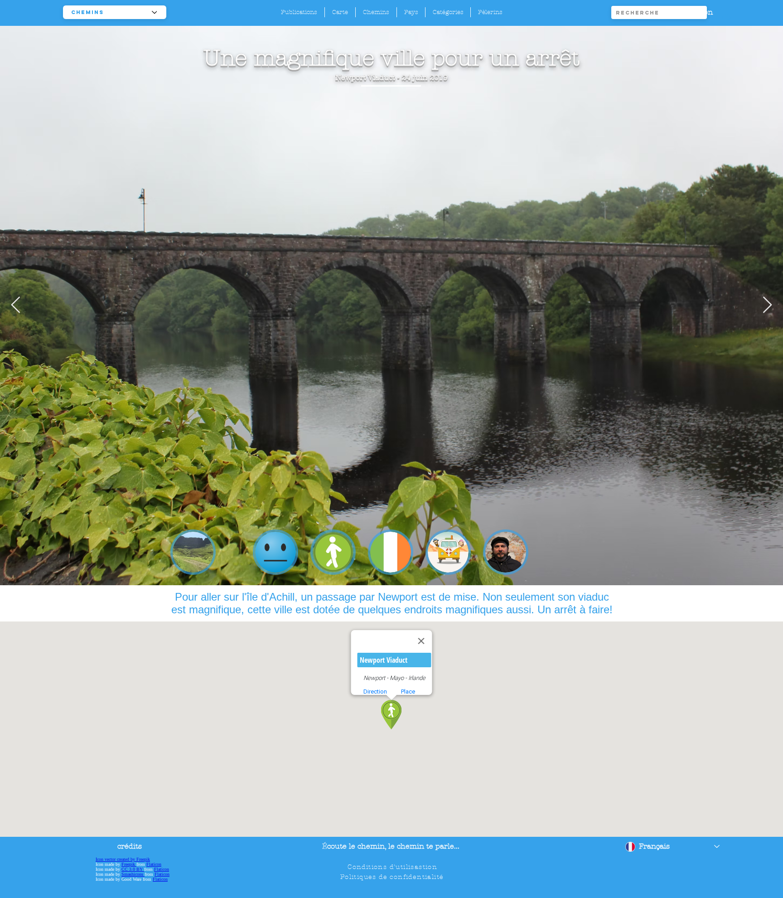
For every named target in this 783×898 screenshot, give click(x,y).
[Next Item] (767, 305)
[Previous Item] (15, 305)
